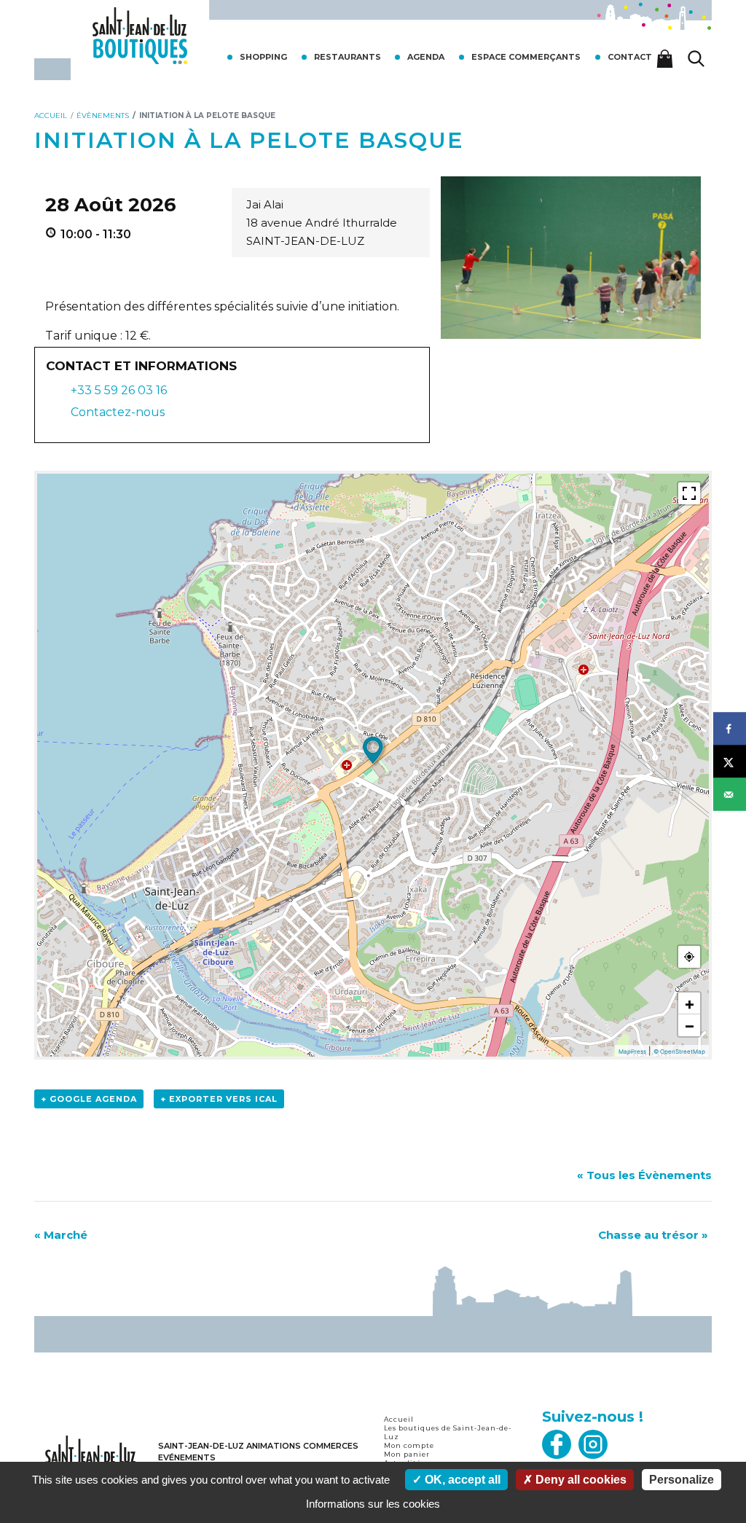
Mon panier (407, 1454)
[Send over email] (729, 794)
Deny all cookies (580, 1479)
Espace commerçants (526, 57)
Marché (60, 1235)
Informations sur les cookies (373, 1503)
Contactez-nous (116, 412)
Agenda (425, 57)
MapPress (632, 1051)
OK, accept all (461, 1479)
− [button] (689, 1025)
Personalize (681, 1479)
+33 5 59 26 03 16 (119, 390)
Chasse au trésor (653, 1235)
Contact (630, 57)
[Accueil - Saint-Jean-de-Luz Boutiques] (140, 35)
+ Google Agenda (89, 1099)
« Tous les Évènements (644, 1175)
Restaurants (347, 57)
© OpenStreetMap (679, 1051)
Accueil (399, 1419)
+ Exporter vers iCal (219, 1099)
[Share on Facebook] (729, 729)
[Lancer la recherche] (696, 58)
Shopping (263, 57)
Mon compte (409, 1445)
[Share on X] (729, 761)
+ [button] (689, 1003)
